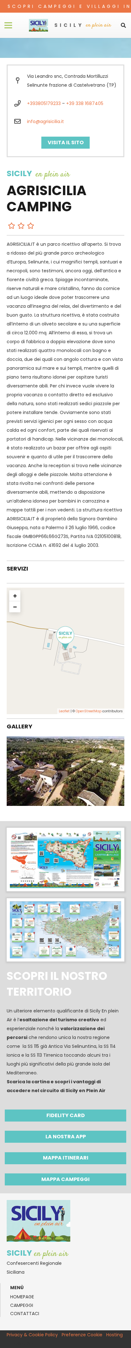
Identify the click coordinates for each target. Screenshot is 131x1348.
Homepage (22, 1297)
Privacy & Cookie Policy (32, 1335)
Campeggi (21, 1305)
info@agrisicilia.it (45, 121)
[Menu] (8, 25)
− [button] (15, 606)
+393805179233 (44, 103)
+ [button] (15, 595)
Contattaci (24, 1313)
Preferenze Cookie (82, 1335)
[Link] (38, 25)
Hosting (114, 1335)
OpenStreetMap (88, 711)
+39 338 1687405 (84, 103)
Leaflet (64, 711)
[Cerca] (123, 25)
